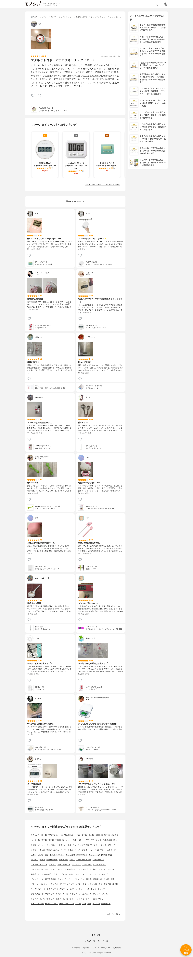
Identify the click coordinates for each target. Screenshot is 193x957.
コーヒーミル (98, 860)
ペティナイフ (95, 840)
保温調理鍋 (68, 835)
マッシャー (94, 845)
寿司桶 (33, 874)
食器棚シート (52, 860)
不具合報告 (117, 948)
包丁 (74, 840)
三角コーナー (112, 850)
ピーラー (41, 845)
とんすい (96, 904)
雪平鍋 (44, 840)
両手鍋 (84, 835)
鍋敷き (42, 860)
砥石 (115, 840)
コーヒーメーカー (83, 860)
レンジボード (69, 869)
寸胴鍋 (51, 840)
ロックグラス (36, 899)
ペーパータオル (66, 850)
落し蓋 (42, 850)
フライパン (35, 835)
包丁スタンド (109, 869)
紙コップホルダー (45, 874)
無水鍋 (91, 835)
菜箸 (84, 904)
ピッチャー (70, 899)
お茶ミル (52, 864)
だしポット (76, 864)
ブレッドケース (37, 879)
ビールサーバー (64, 864)
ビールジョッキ (85, 894)
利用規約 (86, 948)
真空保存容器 (50, 879)
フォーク (82, 889)
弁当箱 (106, 879)
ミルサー (34, 850)
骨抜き (49, 850)
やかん (72, 860)
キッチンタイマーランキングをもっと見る (102, 184)
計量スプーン (63, 889)
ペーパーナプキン (82, 850)
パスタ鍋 (114, 835)
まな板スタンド (99, 864)
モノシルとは (103, 941)
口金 (100, 884)
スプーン (73, 889)
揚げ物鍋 (99, 835)
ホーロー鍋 (35, 840)
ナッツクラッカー (65, 879)
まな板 (33, 845)
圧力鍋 (44, 835)
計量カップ (51, 889)
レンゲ (78, 904)
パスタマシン (79, 879)
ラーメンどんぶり (66, 904)
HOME (96, 935)
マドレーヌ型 (80, 884)
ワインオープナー (84, 869)
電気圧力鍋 (53, 835)
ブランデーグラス (100, 894)
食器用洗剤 (63, 860)
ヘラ (74, 845)
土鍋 (61, 835)
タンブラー (102, 889)
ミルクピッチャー (84, 899)
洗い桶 (104, 855)
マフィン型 (92, 884)
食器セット (105, 904)
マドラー (101, 899)
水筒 (112, 879)
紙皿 (110, 855)
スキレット (66, 840)
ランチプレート (51, 904)
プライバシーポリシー (101, 948)
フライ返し (51, 845)
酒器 (89, 904)
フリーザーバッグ (100, 874)
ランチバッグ (56, 884)
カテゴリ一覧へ (113, 914)
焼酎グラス (60, 899)
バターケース (86, 874)
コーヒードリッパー (39, 864)
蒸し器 (89, 879)
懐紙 (46, 855)
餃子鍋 (107, 835)
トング (60, 845)
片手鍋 (77, 835)
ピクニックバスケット (40, 884)
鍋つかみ (34, 860)
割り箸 (40, 855)
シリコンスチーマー (109, 845)
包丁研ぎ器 (107, 840)
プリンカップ (68, 884)
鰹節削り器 (97, 879)
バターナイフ (83, 840)
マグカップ (49, 894)
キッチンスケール (38, 889)
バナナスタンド (37, 869)
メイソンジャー (37, 904)
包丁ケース (97, 869)
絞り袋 (115, 884)
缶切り (56, 874)
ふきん (56, 850)
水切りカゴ (70, 855)
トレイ (93, 889)
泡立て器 (107, 884)
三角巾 (33, 855)
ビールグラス (71, 894)
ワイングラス (48, 899)
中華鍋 (58, 840)
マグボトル (60, 894)
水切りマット (81, 855)
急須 (95, 899)
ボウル (60, 869)
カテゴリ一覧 (90, 941)
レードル (67, 845)
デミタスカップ (37, 894)
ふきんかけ (87, 864)
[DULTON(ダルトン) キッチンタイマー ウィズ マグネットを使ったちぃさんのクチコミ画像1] (41, 39)
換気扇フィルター (57, 855)
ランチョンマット (98, 850)
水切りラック (94, 855)
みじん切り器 (83, 845)
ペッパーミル (50, 869)
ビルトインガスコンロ (70, 874)
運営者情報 (76, 948)
